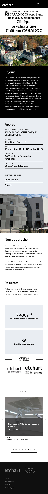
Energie (8, 185)
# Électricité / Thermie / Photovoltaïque (16, 439)
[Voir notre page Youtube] (30, 471)
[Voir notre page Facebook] (26, 471)
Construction (11, 179)
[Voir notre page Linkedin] (34, 471)
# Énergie (7, 437)
